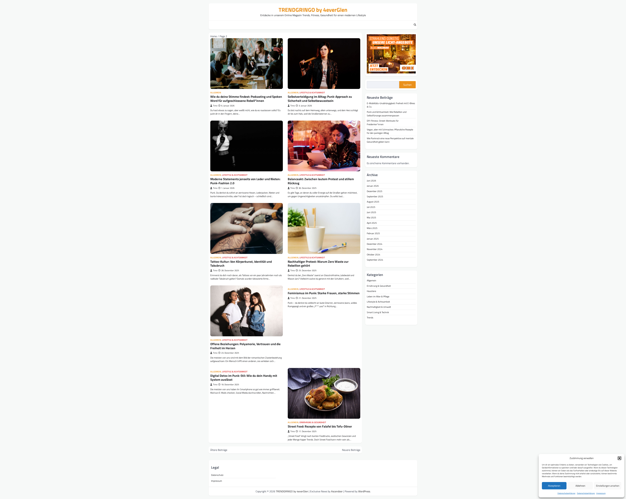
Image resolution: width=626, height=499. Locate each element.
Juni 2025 (371, 212)
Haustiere (371, 291)
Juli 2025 (371, 207)
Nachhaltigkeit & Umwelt (379, 307)
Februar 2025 (373, 233)
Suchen (407, 84)
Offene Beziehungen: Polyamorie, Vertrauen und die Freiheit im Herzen (245, 346)
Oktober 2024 (373, 254)
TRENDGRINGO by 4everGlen (313, 10)
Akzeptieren (554, 486)
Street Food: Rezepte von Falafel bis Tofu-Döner (320, 426)
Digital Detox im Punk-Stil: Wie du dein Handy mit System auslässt (243, 377)
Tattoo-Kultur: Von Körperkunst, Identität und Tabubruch (241, 263)
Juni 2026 (371, 180)
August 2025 (373, 201)
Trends (370, 317)
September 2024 (375, 260)
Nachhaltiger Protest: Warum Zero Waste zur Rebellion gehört (318, 263)
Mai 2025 (371, 217)
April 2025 (372, 223)
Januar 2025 (373, 238)
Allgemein (215, 92)
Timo (215, 105)
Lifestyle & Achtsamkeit (312, 92)
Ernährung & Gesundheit (312, 422)
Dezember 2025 (374, 191)
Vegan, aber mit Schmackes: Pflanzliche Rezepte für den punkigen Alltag (390, 131)
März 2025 (372, 228)
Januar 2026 (373, 186)
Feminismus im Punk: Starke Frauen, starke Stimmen (324, 293)
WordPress (364, 491)
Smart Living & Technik (378, 312)
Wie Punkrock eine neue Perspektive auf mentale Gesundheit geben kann (390, 139)
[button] (619, 458)
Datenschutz (217, 475)
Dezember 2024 (374, 244)
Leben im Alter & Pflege (378, 296)
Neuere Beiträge (351, 450)
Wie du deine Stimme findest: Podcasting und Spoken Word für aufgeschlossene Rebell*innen (246, 98)
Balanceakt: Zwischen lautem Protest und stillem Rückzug (321, 181)
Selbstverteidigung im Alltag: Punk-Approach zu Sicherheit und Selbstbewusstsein (320, 98)
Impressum (601, 493)
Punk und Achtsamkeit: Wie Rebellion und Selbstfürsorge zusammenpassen (386, 113)
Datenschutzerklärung (566, 493)
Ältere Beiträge (218, 450)
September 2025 (375, 196)
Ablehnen (580, 486)
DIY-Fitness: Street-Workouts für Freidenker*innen (383, 122)
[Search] (414, 25)
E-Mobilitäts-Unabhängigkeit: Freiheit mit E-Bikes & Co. (391, 104)
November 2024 (374, 249)
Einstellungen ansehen (607, 486)
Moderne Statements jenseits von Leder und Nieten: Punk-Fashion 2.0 (245, 181)
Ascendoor (337, 491)
